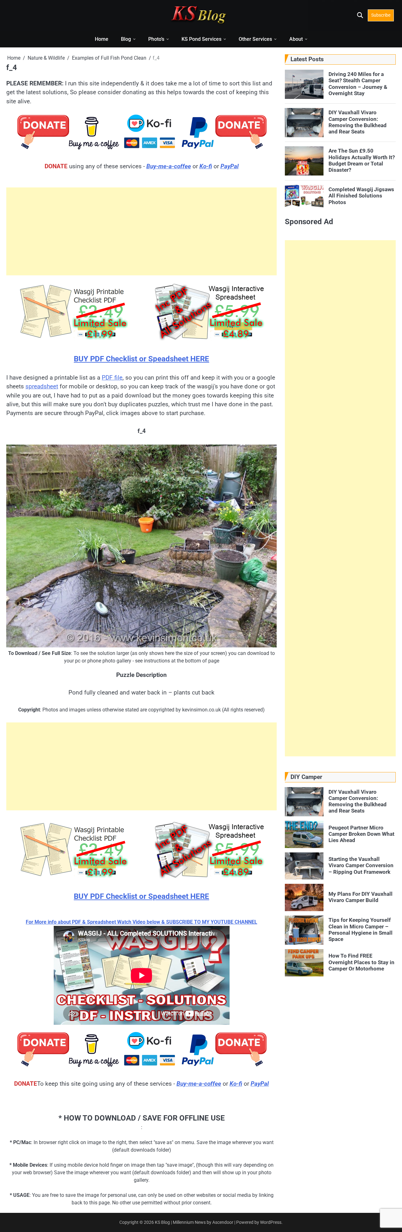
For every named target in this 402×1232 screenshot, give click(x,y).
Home (101, 39)
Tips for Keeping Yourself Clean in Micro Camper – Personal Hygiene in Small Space (361, 929)
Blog (126, 39)
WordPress (270, 1222)
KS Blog (163, 1222)
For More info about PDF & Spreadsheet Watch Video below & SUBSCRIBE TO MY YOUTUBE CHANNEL (141, 922)
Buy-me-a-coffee (168, 166)
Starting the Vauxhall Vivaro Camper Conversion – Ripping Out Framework (361, 865)
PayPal (229, 166)
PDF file (112, 377)
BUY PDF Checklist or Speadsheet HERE (141, 358)
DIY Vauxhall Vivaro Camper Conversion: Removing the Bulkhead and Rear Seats (358, 122)
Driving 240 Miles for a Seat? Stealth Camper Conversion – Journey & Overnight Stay (358, 83)
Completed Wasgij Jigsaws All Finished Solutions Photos (361, 195)
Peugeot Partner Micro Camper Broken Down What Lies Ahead (361, 833)
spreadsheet (41, 386)
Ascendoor (222, 1222)
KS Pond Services (201, 39)
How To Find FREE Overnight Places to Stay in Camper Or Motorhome (361, 962)
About (296, 39)
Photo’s (156, 39)
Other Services (255, 39)
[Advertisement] (141, 231)
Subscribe (380, 15)
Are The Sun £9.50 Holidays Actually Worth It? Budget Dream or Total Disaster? (362, 160)
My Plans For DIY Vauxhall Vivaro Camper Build (361, 896)
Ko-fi (205, 166)
